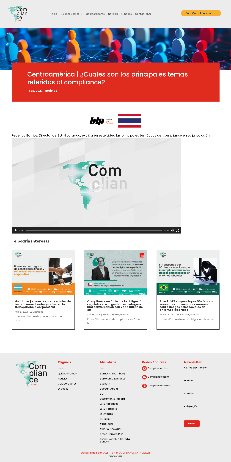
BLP (31, 311)
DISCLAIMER (115, 456)
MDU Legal (106, 424)
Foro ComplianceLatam (201, 13)
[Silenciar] (172, 230)
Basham (105, 383)
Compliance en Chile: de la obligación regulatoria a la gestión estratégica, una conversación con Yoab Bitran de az (115, 305)
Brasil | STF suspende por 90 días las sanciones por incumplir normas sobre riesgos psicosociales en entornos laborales (186, 305)
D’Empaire (106, 414)
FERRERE (105, 419)
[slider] (94, 230)
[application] (96, 186)
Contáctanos (143, 14)
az (101, 368)
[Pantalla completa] (177, 230)
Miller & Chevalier (110, 429)
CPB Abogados (109, 404)
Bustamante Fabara (112, 399)
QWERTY (108, 453)
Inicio (54, 14)
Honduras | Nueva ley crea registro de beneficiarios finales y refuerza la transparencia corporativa (43, 304)
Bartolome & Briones (112, 378)
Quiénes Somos (69, 14)
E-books (126, 14)
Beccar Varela (109, 389)
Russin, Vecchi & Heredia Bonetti (115, 440)
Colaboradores (95, 14)
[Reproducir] (15, 230)
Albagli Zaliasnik (110, 314)
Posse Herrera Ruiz (111, 434)
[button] (96, 185)
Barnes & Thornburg (112, 373)
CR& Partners (182, 314)
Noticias (113, 14)
